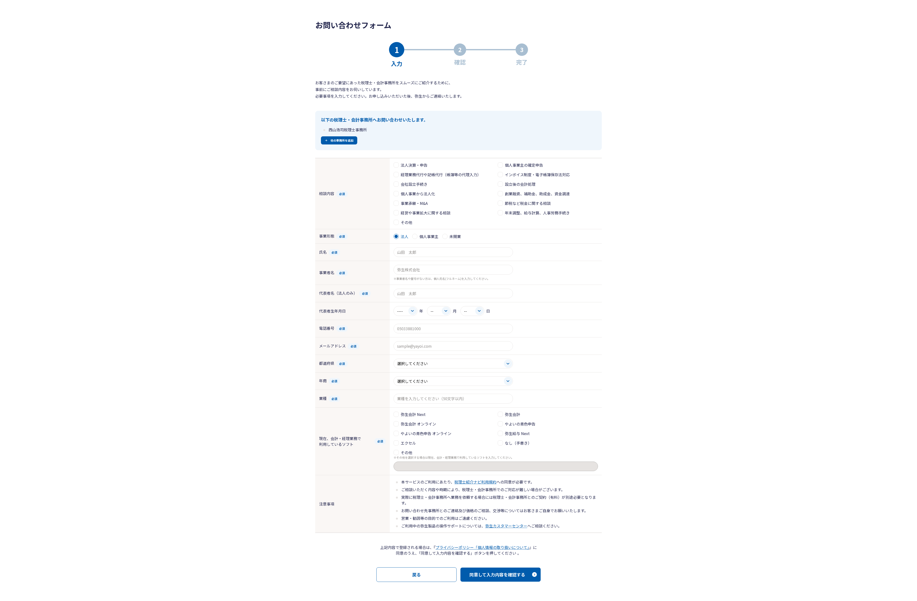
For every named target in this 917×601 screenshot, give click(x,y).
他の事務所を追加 (342, 140)
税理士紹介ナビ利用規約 (475, 482)
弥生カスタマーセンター (506, 526)
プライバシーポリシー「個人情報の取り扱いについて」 (482, 547)
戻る (416, 574)
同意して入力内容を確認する (497, 574)
